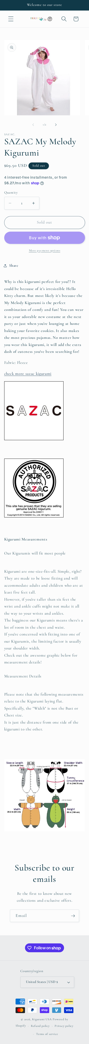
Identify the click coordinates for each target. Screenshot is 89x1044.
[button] (11, 19)
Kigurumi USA (42, 1019)
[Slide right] (55, 124)
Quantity (11, 192)
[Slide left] (33, 124)
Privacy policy (64, 1026)
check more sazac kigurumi (28, 373)
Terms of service (47, 1034)
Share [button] (13, 265)
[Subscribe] (73, 916)
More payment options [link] (44, 250)
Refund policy (40, 1026)
